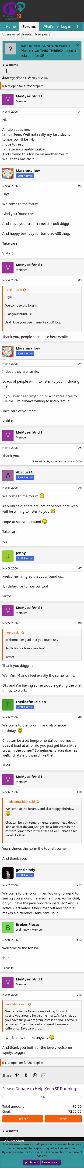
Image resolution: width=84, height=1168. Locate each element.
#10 (79, 792)
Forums (29, 26)
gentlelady (25, 869)
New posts (42, 34)
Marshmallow (28, 170)
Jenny (21, 552)
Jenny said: (12, 632)
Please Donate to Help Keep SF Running (39, 1088)
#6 (80, 488)
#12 (79, 940)
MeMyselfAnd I (15, 78)
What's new (52, 26)
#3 (80, 280)
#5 (80, 448)
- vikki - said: (13, 290)
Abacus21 (24, 472)
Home (11, 26)
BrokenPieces (27, 924)
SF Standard (15, 1141)
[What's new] (78, 26)
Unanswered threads (17, 34)
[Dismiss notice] (77, 45)
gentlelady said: (16, 1004)
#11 (79, 885)
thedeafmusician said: (20, 801)
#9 (80, 717)
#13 (79, 995)
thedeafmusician (31, 701)
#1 (80, 112)
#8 (80, 623)
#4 (80, 364)
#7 (80, 568)
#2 (80, 186)
